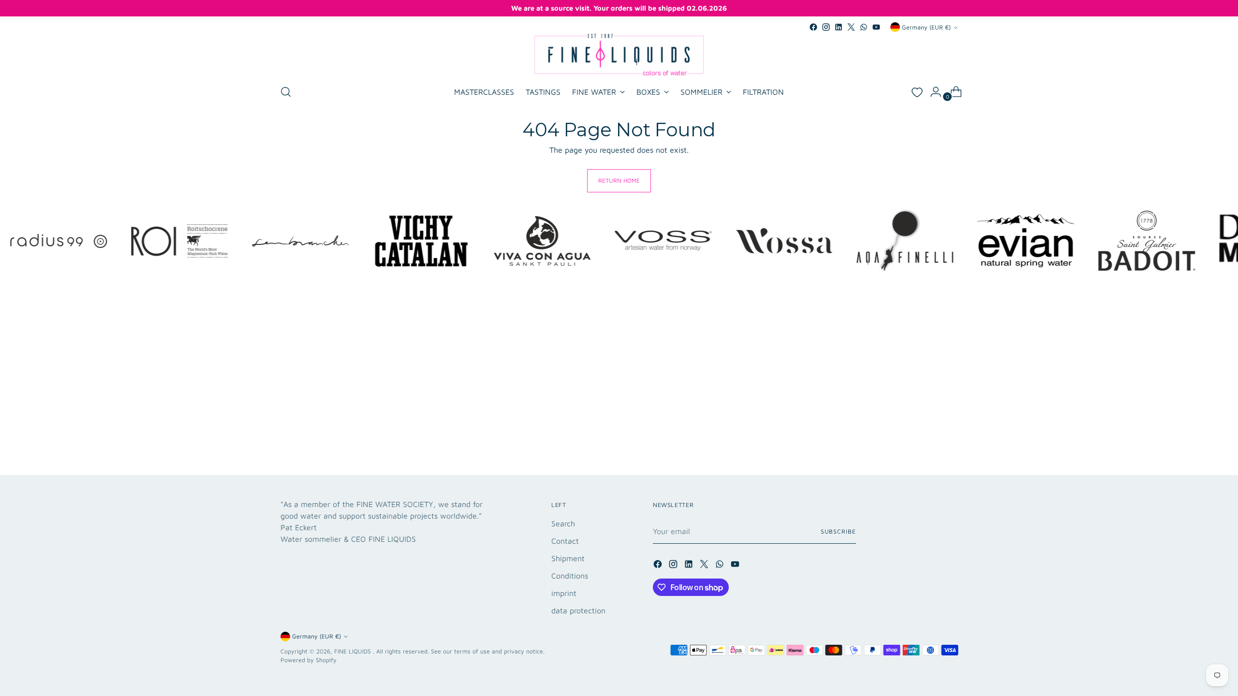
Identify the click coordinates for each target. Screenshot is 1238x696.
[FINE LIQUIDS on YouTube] (876, 27)
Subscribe (838, 531)
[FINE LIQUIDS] (619, 54)
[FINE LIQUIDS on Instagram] (826, 27)
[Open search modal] (285, 92)
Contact (565, 540)
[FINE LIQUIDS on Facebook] (813, 27)
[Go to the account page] (932, 92)
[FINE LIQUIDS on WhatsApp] (863, 27)
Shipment (568, 558)
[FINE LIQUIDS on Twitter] (851, 27)
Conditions (569, 575)
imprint (563, 593)
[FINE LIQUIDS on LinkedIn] (838, 27)
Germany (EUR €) (926, 27)
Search (563, 523)
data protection (578, 610)
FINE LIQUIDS (353, 651)
